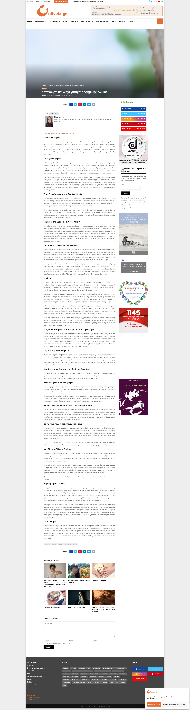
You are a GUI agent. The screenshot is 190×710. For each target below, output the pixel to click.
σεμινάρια (113, 679)
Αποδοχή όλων (154, 704)
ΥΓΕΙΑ (65, 21)
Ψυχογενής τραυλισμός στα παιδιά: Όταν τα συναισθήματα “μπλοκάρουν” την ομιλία (55, 583)
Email (123, 184)
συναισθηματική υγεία (71, 544)
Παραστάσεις (66, 671)
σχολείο (97, 682)
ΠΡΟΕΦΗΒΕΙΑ (39, 21)
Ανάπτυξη (44, 88)
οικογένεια (95, 679)
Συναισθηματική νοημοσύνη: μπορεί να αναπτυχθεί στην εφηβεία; (103, 609)
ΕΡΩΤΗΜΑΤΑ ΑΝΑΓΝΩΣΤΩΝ (105, 21)
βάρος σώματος (99, 671)
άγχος (74, 671)
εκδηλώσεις (104, 674)
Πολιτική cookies (32, 699)
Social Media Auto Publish (87, 709)
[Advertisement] (139, 355)
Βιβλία (29, 682)
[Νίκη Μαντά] (49, 127)
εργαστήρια (84, 676)
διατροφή (84, 674)
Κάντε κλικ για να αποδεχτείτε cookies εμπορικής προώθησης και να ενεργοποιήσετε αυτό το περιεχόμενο (134, 268)
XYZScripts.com (105, 709)
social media (96, 668)
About (46, 113)
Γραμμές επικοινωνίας (34, 676)
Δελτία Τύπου (31, 671)
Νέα (28, 674)
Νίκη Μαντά (47, 95)
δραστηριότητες (94, 674)
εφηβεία (60, 544)
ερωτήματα (93, 676)
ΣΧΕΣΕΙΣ (73, 21)
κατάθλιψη (66, 679)
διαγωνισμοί (75, 674)
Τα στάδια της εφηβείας (77, 607)
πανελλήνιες (104, 679)
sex (89, 668)
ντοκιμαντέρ (85, 679)
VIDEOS (130, 21)
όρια (64, 685)
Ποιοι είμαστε (32, 662)
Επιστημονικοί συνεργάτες (43, 1)
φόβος (123, 682)
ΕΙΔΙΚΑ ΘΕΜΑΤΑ (86, 21)
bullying (65, 668)
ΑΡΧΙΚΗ (29, 21)
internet (73, 668)
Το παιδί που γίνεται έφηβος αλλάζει (79, 581)
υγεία (111, 682)
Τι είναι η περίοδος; (99, 580)
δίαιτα (121, 671)
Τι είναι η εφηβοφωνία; (52, 607)
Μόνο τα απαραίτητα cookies (174, 704)
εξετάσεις (66, 676)
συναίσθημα (66, 682)
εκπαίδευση (113, 674)
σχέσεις (90, 682)
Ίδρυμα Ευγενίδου (108, 668)
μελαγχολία (75, 679)
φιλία (117, 682)
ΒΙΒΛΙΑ (121, 21)
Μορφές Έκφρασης (120, 668)
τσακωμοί (104, 682)
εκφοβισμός (122, 674)
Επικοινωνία (30, 1)
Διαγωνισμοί (31, 685)
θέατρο (109, 676)
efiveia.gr (54, 133)
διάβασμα (66, 674)
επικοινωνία (75, 676)
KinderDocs (82, 668)
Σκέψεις (30, 679)
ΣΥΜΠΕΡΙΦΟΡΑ (53, 21)
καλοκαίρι (116, 676)
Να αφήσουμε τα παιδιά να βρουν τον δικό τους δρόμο (88, 1)
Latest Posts (54, 113)
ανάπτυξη (47, 544)
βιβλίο (108, 671)
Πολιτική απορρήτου (33, 697)
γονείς (54, 544)
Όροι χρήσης (31, 695)
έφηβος (81, 671)
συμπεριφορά (122, 679)
